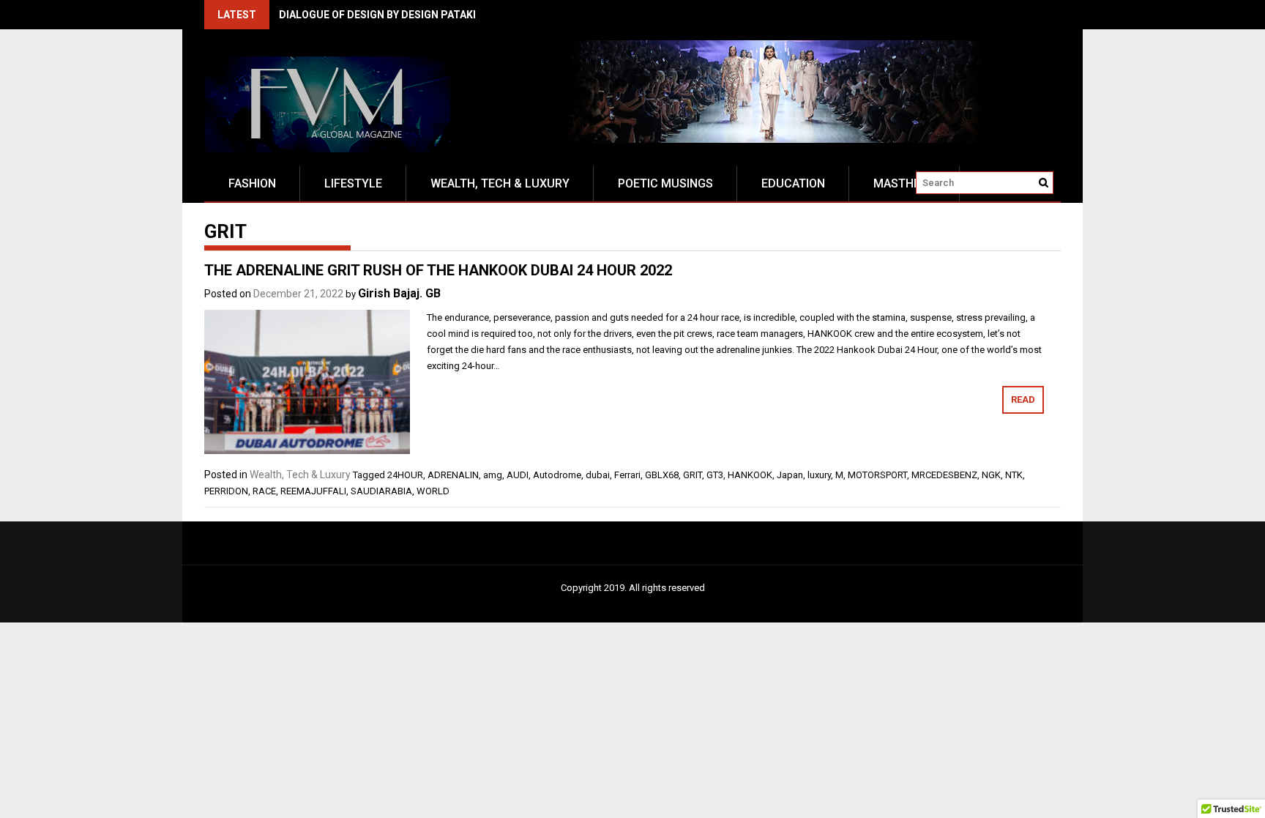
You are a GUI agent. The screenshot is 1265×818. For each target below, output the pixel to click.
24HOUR (405, 474)
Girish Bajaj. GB (399, 293)
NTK (1014, 474)
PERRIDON (226, 491)
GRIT (692, 474)
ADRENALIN (453, 474)
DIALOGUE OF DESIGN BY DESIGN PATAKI (377, 15)
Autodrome (557, 474)
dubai (598, 474)
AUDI (518, 474)
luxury (819, 474)
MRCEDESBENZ (944, 474)
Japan (790, 474)
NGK (991, 474)
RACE (264, 491)
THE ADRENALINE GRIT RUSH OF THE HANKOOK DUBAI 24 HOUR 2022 (438, 270)
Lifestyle (353, 183)
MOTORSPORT (877, 474)
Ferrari (627, 474)
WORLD (433, 491)
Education (793, 183)
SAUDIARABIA (381, 491)
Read (1023, 399)
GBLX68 (662, 474)
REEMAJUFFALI (313, 491)
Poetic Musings (665, 183)
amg (492, 474)
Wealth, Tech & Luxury (500, 183)
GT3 (714, 474)
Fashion (252, 183)
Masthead (904, 183)
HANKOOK (750, 474)
